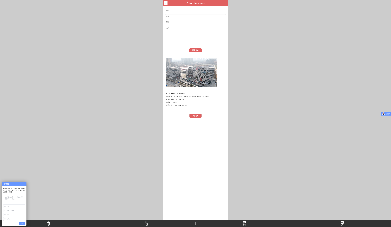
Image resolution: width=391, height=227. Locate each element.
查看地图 (195, 116)
